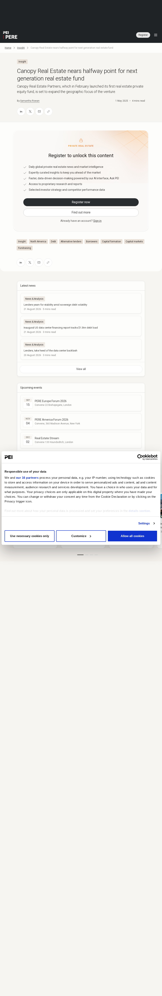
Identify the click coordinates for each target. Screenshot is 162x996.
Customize (78, 536)
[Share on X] (30, 111)
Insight (21, 47)
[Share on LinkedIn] (21, 111)
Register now (81, 202)
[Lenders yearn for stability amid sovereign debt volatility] (81, 303)
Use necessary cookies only (29, 536)
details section (139, 511)
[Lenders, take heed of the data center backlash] (81, 349)
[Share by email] (39, 111)
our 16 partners (27, 477)
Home (8, 47)
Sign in (97, 220)
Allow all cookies (132, 536)
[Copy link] (48, 111)
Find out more (81, 212)
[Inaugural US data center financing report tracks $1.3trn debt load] (81, 326)
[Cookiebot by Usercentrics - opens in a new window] (140, 457)
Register (143, 35)
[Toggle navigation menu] (156, 35)
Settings (144, 523)
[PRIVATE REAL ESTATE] (10, 35)
